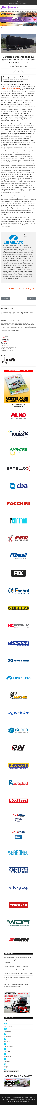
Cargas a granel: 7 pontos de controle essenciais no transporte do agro (16, 968)
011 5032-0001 (12, 3)
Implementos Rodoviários (12, 1021)
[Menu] (35, 7)
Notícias (12, 66)
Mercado (7, 1061)
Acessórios (7, 1056)
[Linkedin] (17, 1)
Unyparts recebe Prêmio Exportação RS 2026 (18, 973)
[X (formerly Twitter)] (18, 71)
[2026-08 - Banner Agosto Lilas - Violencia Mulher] (18, 19)
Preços (6, 1067)
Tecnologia (7, 1036)
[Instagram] (19, 1)
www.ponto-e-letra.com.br (7, 351)
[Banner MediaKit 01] (18, 24)
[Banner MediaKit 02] (18, 14)
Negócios (7, 1041)
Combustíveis (8, 1046)
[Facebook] (14, 71)
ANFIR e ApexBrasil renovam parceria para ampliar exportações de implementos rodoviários (17, 960)
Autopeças (7, 1031)
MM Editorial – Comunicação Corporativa (22, 289)
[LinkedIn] (22, 71)
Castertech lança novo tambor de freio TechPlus (16, 979)
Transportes (8, 1026)
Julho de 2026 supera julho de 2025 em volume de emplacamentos (16, 986)
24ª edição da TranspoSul (11, 88)
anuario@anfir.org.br (23, 3)
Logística (7, 1051)
